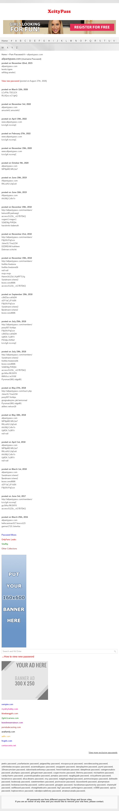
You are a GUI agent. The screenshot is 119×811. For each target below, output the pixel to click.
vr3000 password (101, 788)
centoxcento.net (9, 745)
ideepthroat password (89, 769)
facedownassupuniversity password (90, 785)
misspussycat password (72, 763)
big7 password (63, 788)
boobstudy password (20, 782)
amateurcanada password (73, 791)
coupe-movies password (64, 773)
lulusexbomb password (86, 782)
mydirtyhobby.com (10, 709)
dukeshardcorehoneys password (40, 769)
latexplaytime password (86, 767)
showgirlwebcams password (43, 788)
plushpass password (20, 773)
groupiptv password (64, 785)
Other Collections (9, 548)
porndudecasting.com (11, 727)
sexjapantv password (65, 767)
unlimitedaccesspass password (16, 767)
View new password (10, 81)
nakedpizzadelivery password (47, 791)
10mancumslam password (13, 769)
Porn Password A (17, 54)
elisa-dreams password (33, 779)
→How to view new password (18, 656)
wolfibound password (20, 788)
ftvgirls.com (7, 741)
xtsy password (51, 779)
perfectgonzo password (81, 788)
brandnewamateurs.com (12, 722)
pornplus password (59, 776)
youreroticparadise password (37, 776)
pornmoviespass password (96, 779)
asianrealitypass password (43, 767)
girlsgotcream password (41, 773)
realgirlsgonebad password (71, 779)
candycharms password (12, 776)
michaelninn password (103, 773)
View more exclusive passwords (103, 752)
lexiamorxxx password (12, 779)
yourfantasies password (28, 763)
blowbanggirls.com (10, 713)
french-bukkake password (67, 769)
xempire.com (7, 704)
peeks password (9, 763)
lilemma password (84, 773)
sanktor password (46, 785)
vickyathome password (100, 776)
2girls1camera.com (10, 718)
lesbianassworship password (24, 785)
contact (99, 801)
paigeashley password (50, 763)
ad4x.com (6, 736)
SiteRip (5, 544)
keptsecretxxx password (22, 791)
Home (5, 40)
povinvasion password (65, 782)
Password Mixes (9, 535)
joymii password (105, 767)
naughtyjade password (79, 776)
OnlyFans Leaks (9, 539)
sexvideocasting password (96, 763)
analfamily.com (8, 732)
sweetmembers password (42, 782)
